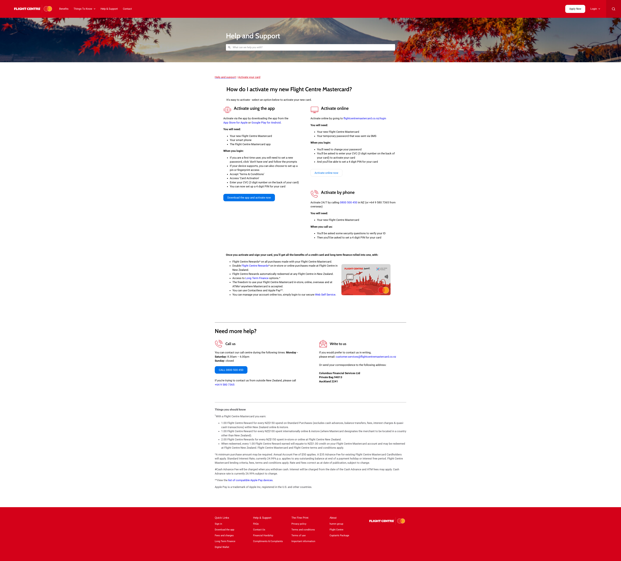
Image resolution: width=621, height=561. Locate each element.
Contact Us (259, 529)
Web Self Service (325, 294)
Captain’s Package (339, 535)
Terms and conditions (303, 529)
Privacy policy (298, 523)
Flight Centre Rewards (255, 265)
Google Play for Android (266, 122)
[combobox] (312, 47)
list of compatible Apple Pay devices (250, 480)
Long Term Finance (256, 278)
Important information (303, 541)
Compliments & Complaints (268, 541)
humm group (336, 523)
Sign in (218, 523)
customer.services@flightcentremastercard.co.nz (366, 356)
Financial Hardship (263, 535)
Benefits (63, 8)
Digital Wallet (222, 547)
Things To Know (83, 8)
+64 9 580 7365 (224, 384)
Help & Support (109, 8)
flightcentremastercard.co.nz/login (364, 118)
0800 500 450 (348, 202)
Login (593, 8)
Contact (127, 8)
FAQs (256, 523)
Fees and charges (224, 535)
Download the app (224, 529)
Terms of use (298, 535)
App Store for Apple (235, 122)
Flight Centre (336, 529)
